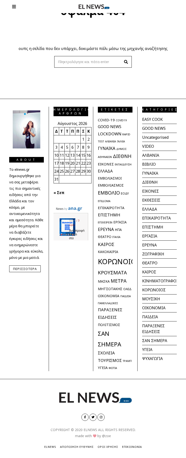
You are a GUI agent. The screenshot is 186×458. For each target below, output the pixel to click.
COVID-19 (106, 119)
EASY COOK (152, 119)
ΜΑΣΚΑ (104, 281)
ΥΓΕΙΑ (103, 367)
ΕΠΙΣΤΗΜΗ (109, 215)
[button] (126, 62)
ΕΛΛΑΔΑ (105, 171)
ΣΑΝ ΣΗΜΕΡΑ (154, 340)
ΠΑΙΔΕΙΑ (125, 296)
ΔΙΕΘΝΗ (122, 156)
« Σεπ (59, 192)
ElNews (50, 447)
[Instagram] (101, 417)
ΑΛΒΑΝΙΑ (110, 141)
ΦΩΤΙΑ (112, 368)
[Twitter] (93, 417)
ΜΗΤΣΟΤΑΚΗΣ (110, 288)
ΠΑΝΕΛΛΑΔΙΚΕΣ (108, 303)
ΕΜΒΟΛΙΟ (109, 192)
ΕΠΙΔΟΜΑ (104, 201)
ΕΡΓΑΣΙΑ (120, 222)
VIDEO (148, 146)
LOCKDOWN (109, 134)
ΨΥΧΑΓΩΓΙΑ (152, 358)
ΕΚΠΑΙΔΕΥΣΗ (123, 164)
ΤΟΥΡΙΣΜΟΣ (110, 360)
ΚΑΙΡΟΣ (106, 244)
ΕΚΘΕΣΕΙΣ (151, 200)
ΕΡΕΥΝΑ (106, 229)
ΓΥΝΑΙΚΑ (106, 148)
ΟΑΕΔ (127, 289)
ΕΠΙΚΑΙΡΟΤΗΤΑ (111, 207)
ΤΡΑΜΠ (127, 361)
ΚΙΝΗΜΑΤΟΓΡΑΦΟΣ (160, 281)
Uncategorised (155, 137)
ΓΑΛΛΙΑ (121, 141)
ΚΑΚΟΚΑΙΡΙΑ (108, 251)
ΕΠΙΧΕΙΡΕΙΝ (105, 222)
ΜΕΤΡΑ (118, 281)
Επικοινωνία (132, 447)
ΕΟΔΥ (125, 193)
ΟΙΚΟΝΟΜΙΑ (108, 295)
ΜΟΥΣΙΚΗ (151, 299)
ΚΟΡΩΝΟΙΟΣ (119, 261)
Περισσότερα (25, 269)
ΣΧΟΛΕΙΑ (106, 353)
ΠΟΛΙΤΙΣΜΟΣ (109, 324)
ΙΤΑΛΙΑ (116, 237)
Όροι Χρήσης (108, 447)
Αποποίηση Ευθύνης (77, 447)
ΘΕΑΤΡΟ (104, 236)
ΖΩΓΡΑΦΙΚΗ (153, 254)
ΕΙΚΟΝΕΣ (106, 164)
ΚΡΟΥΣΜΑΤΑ (112, 272)
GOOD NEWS (109, 126)
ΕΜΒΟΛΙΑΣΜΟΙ (110, 178)
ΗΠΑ (118, 230)
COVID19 (121, 120)
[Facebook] (85, 417)
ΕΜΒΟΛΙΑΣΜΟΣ (111, 185)
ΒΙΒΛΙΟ (149, 164)
